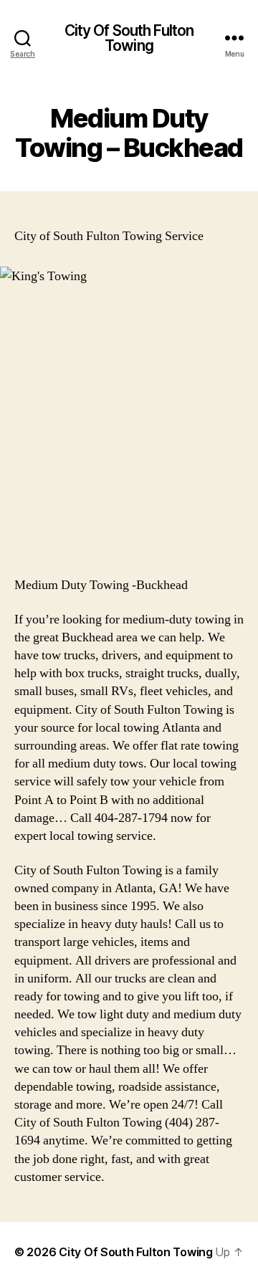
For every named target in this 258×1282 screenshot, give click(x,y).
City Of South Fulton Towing (129, 38)
